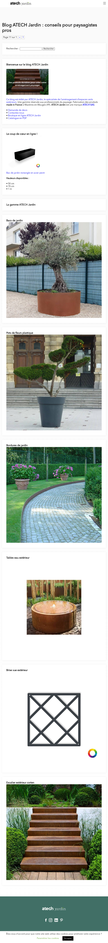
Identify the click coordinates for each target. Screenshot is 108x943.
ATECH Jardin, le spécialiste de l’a (46, 99)
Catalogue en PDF (17, 118)
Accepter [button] (68, 938)
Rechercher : (12, 49)
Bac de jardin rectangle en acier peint (25, 173)
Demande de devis (17, 110)
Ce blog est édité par (17, 99)
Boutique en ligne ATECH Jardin (24, 116)
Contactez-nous (16, 113)
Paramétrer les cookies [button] (48, 938)
